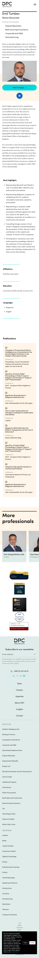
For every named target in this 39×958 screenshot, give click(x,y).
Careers (19, 690)
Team (19, 683)
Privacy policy (31, 661)
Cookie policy (20, 954)
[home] (7, 4)
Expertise (19, 696)
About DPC (19, 703)
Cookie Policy (15, 952)
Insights (19, 709)
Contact (19, 715)
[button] (34, 4)
